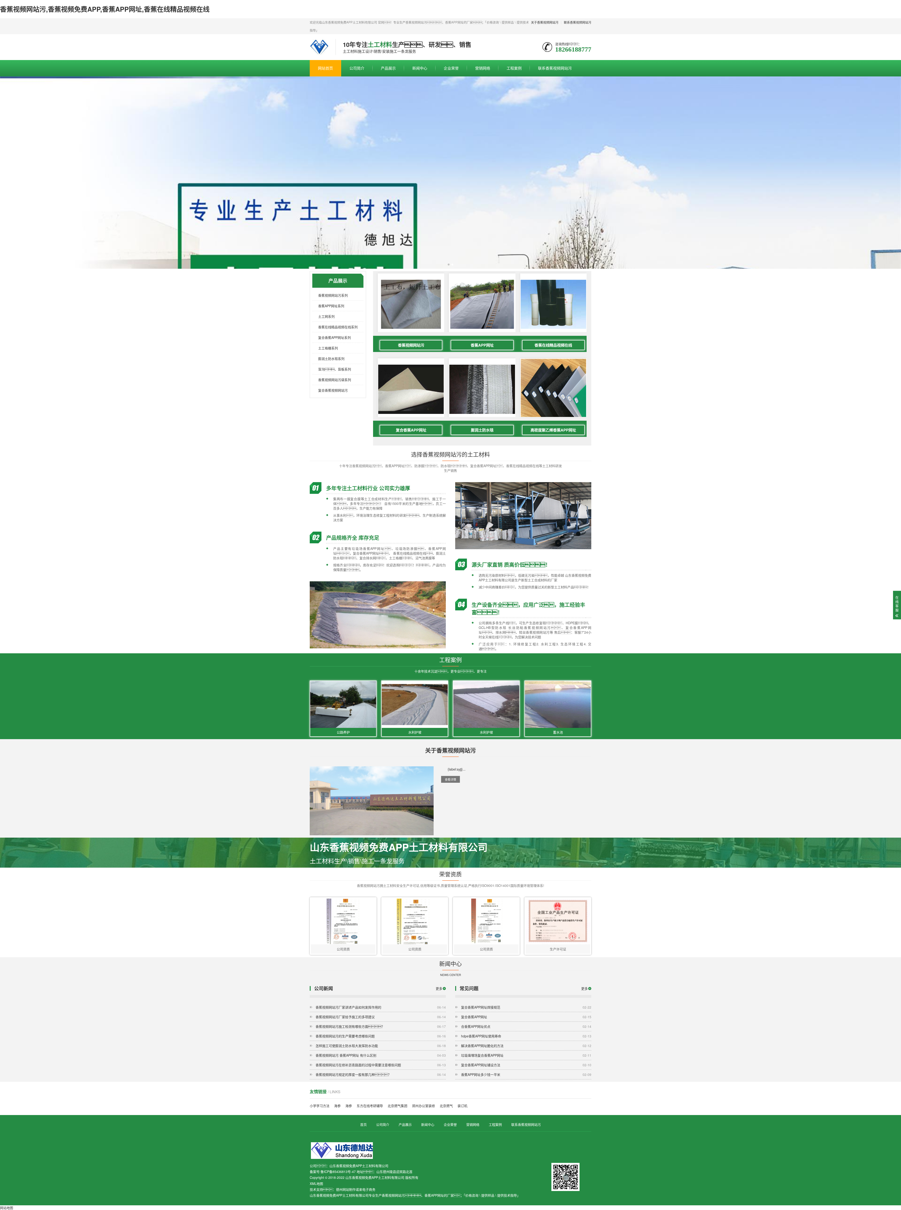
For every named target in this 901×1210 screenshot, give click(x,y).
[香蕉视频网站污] (411, 304)
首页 (363, 1124)
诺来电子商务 (365, 1189)
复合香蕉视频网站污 (333, 390)
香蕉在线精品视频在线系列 (338, 327)
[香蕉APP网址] (482, 304)
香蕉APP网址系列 (331, 305)
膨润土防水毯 (482, 430)
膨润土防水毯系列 (331, 358)
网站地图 (6, 1207)
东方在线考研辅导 (370, 1105)
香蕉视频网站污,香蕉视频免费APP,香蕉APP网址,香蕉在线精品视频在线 (105, 9)
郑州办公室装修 (423, 1105)
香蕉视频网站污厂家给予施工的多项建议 (381, 1016)
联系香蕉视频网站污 (577, 22)
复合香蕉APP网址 (411, 430)
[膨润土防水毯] (482, 389)
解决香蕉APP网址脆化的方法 (526, 1045)
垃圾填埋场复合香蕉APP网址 (526, 1055)
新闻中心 (419, 68)
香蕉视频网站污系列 (333, 295)
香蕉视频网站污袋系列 (334, 379)
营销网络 (482, 68)
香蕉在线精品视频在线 (553, 345)
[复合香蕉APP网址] (411, 389)
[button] (449, 264)
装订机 (462, 1105)
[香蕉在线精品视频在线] (553, 304)
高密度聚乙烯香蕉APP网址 (553, 430)
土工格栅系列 (328, 348)
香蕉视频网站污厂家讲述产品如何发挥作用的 (381, 1007)
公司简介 (356, 68)
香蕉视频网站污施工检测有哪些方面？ (381, 1026)
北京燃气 (446, 1105)
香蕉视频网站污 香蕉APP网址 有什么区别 (381, 1055)
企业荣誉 (451, 68)
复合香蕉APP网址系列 (334, 337)
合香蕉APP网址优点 (526, 1026)
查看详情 (450, 779)
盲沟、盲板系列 (334, 369)
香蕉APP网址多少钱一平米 (526, 1074)
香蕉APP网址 (482, 345)
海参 (337, 1105)
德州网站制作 (346, 1189)
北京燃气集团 (397, 1105)
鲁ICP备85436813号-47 (338, 1171)
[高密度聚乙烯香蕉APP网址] (553, 391)
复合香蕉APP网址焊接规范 (526, 1007)
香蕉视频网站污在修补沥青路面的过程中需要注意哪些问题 (381, 1065)
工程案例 (514, 68)
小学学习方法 (319, 1105)
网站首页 (325, 68)
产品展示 (388, 68)
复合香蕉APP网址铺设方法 (526, 1065)
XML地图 (316, 1183)
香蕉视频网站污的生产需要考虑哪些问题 (381, 1036)
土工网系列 (326, 316)
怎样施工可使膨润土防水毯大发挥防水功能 (381, 1045)
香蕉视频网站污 (411, 345)
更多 (439, 988)
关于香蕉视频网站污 (544, 22)
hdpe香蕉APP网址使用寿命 (526, 1036)
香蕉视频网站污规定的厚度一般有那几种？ (381, 1074)
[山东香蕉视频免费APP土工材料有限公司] (319, 47)
